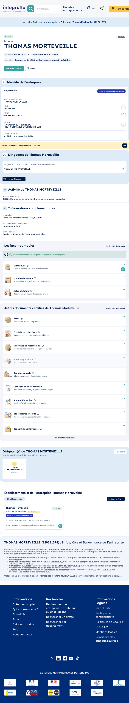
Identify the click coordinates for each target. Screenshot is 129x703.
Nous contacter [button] (22, 634)
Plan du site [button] (103, 608)
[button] (72, 9)
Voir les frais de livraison (115, 246)
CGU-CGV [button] (101, 627)
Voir (124, 145)
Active (8, 36)
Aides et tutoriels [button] (23, 624)
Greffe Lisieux (33, 512)
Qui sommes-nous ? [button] (25, 609)
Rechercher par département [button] (56, 623)
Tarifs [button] (16, 619)
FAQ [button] (15, 629)
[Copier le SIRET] (123, 114)
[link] (34, 517)
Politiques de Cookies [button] (109, 621)
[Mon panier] (102, 8)
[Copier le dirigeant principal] (123, 169)
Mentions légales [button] (106, 632)
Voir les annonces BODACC (64, 437)
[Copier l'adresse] (123, 125)
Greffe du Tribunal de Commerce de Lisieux (24, 234)
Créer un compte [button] (24, 604)
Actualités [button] (19, 614)
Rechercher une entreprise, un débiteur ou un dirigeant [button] (61, 608)
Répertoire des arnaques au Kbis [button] (106, 639)
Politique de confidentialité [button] (104, 615)
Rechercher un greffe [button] (60, 616)
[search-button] (30, 8)
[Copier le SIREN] (123, 107)
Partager (121, 36)
